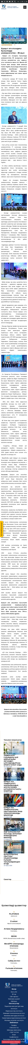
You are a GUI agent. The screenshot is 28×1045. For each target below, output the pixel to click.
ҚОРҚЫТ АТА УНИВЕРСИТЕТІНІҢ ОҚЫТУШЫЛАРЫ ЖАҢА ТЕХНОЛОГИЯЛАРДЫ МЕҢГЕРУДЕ (13, 811)
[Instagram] (4, 1)
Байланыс (14, 1001)
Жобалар (8, 889)
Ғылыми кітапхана (14, 968)
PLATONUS (14, 914)
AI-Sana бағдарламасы (14, 929)
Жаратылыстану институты (14, 1011)
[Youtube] (9, 1)
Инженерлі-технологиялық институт (14, 1013)
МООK (14, 936)
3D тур (14, 994)
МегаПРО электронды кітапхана (14, 945)
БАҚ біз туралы (10, 887)
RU (22, 1)
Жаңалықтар (9, 882)
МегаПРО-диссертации (1, 528)
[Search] (15, 1)
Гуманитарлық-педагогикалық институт (14, 1018)
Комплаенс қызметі (14, 999)
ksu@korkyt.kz (14, 1037)
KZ (18, 1)
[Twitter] (12, 1)
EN (26, 1)
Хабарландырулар (11, 884)
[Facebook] (7, 1)
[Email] (2, 1)
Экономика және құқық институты (14, 1015)
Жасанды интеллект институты (14, 1020)
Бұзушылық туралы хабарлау (11, 1042)
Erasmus (14, 953)
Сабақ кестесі (14, 961)
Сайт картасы (14, 996)
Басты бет (14, 992)
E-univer (14, 921)
